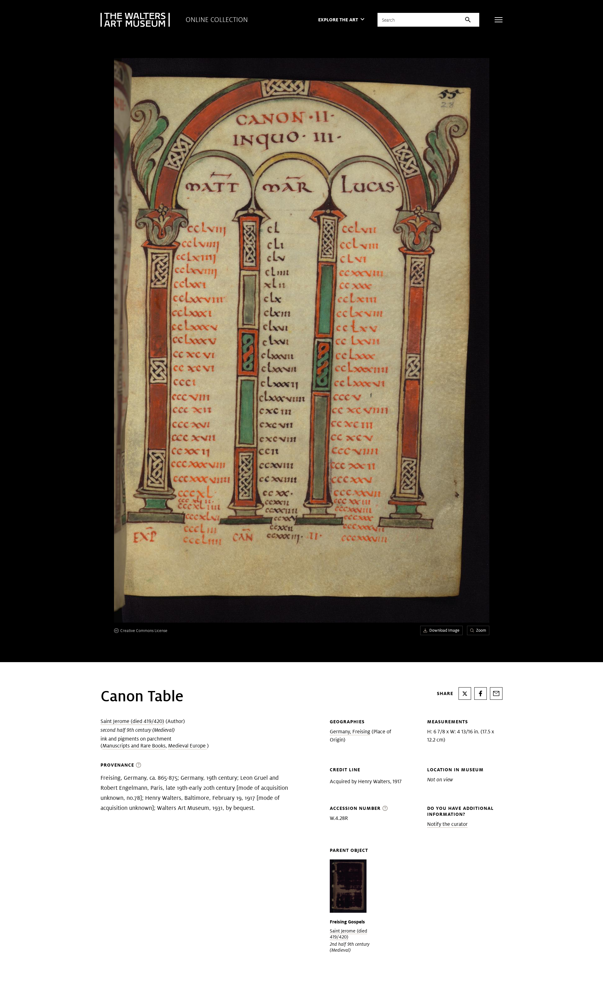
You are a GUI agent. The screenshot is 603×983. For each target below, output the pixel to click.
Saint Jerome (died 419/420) (132, 721)
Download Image (444, 630)
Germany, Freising (350, 731)
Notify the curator (447, 824)
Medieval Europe (187, 745)
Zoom (481, 630)
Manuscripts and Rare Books (134, 745)
